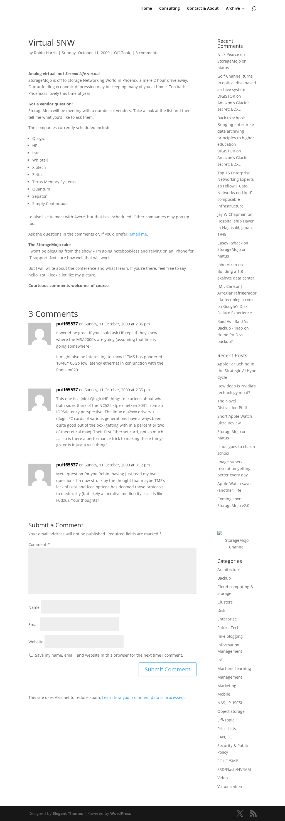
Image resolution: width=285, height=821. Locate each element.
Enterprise (227, 619)
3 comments (147, 52)
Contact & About (203, 8)
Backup (224, 578)
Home (146, 8)
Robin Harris (45, 52)
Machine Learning (234, 668)
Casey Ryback (229, 243)
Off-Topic (122, 52)
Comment (39, 544)
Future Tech (228, 627)
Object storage (231, 711)
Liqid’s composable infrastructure (235, 199)
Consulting (169, 8)
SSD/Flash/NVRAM (234, 769)
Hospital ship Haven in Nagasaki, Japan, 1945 (236, 227)
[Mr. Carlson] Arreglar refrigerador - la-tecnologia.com (237, 293)
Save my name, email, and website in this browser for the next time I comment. (109, 655)
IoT (220, 659)
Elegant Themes (68, 813)
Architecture (228, 569)
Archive (233, 8)
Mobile (223, 694)
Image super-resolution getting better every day (233, 468)
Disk (221, 610)
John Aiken (227, 264)
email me (138, 234)
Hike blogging (230, 636)
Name (34, 607)
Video (222, 777)
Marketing (226, 685)
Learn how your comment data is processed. (143, 697)
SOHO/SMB (227, 760)
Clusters (225, 602)
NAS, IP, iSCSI (229, 702)
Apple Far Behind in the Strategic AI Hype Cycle (236, 370)
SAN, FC (224, 737)
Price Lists (226, 728)
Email (33, 624)
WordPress (120, 813)
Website (35, 641)
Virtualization (229, 786)
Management (229, 677)
